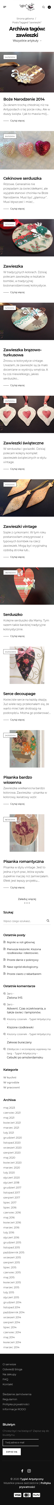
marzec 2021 (11, 1127)
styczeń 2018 (11, 1182)
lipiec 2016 (9, 1207)
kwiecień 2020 (12, 1162)
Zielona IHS (14, 997)
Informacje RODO (14, 1409)
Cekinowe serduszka (22, 178)
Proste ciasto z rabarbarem (24, 974)
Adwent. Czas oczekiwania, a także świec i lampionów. (26, 1010)
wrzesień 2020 (12, 1147)
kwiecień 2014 (12, 1342)
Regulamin (10, 1399)
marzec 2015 (11, 1287)
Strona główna (25, 18)
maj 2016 (9, 1217)
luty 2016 (8, 1232)
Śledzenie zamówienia (17, 1394)
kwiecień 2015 (12, 1282)
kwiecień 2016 (12, 1222)
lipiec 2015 (9, 1267)
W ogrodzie (11, 1082)
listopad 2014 (11, 1307)
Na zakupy (9, 1374)
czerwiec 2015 (12, 1272)
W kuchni (9, 1077)
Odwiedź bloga (12, 1369)
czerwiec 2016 (12, 1212)
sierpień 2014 (11, 1322)
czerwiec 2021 (12, 1112)
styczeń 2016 (11, 1237)
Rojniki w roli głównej (21, 942)
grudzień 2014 (12, 1302)
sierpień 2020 (12, 1152)
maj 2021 (8, 1117)
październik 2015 (13, 1252)
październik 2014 (14, 1312)
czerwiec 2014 (12, 1332)
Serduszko (12, 614)
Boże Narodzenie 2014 (24, 99)
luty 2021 (8, 1132)
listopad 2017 (11, 1192)
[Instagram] (29, 1471)
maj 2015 (9, 1277)
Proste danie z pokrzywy (22, 960)
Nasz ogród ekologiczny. (22, 966)
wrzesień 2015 (12, 1257)
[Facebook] (22, 1471)
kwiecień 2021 (12, 1122)
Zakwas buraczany (19, 1042)
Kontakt (8, 1384)
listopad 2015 (11, 1247)
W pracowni (11, 1087)
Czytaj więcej (17, 120)
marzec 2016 (11, 1227)
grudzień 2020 (12, 1137)
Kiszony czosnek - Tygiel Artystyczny (29, 1019)
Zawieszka (13, 266)
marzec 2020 (11, 1167)
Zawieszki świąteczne (23, 443)
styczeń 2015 (11, 1297)
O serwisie (9, 1364)
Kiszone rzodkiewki (20, 1027)
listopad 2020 (12, 1142)
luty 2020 (9, 1172)
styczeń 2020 (11, 1177)
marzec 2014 (11, 1347)
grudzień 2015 (12, 1242)
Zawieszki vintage (20, 526)
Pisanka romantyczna (23, 861)
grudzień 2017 (12, 1187)
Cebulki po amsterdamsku (25, 1057)
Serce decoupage (19, 693)
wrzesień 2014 (12, 1317)
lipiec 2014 (9, 1327)
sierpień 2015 (11, 1262)
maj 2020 (9, 1157)
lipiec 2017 (9, 1202)
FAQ (5, 1379)
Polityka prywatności (16, 1404)
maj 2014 (9, 1337)
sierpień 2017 (11, 1197)
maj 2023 (9, 1107)
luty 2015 (8, 1292)
